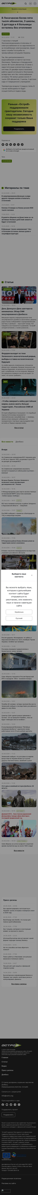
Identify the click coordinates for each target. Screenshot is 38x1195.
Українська (19, 612)
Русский (19, 618)
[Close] (32, 575)
